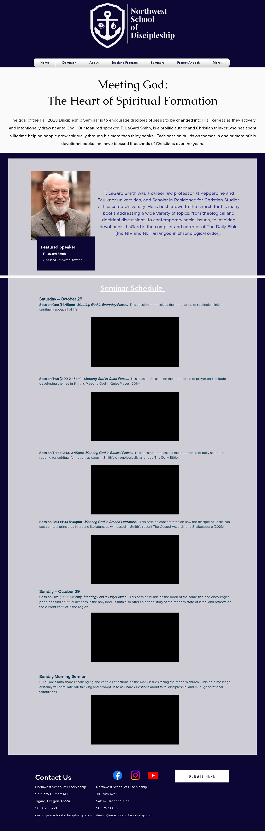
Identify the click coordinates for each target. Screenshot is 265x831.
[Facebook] (117, 775)
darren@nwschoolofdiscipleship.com (63, 815)
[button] (94, 62)
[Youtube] (153, 775)
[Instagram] (135, 775)
